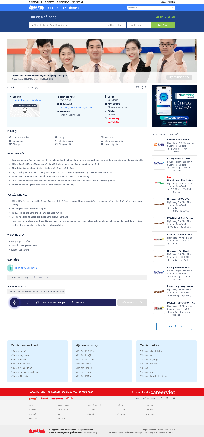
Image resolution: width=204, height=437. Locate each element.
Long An (17, 100)
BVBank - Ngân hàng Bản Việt (180, 161)
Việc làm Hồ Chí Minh (86, 351)
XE (59, 414)
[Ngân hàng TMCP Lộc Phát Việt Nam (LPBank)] (159, 204)
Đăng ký (159, 16)
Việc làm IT (145, 367)
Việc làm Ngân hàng (20, 363)
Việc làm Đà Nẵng (84, 372)
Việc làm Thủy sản (20, 376)
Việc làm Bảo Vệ (18, 359)
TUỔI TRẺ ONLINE (35, 2)
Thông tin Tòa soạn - (149, 429)
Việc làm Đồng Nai (84, 363)
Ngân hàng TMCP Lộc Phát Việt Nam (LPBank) (179, 202)
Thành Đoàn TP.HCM (166, 429)
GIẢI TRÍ (90, 414)
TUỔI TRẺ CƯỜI (77, 2)
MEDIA (31, 405)
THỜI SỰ (32, 409)
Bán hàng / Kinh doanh (71, 107)
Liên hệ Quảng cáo (115, 432)
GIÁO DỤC (150, 405)
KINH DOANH (63, 405)
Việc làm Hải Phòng (85, 376)
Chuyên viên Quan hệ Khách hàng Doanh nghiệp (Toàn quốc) (181, 139)
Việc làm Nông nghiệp (21, 367)
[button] (137, 87)
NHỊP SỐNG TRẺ (94, 405)
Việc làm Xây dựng (20, 355)
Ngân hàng (87, 107)
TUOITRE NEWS (63, 2)
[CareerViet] (162, 392)
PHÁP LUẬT (33, 418)
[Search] (173, 7)
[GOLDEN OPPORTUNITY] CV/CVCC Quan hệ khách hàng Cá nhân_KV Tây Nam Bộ (181, 302)
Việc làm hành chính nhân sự (153, 376)
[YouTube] (174, 398)
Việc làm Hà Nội (83, 355)
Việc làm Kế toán (19, 351)
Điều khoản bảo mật (133, 432)
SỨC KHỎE (121, 414)
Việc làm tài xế (147, 372)
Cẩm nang (73, 8)
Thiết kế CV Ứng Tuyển (26, 267)
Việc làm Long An (84, 367)
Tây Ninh (26, 100)
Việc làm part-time (149, 355)
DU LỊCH (61, 418)
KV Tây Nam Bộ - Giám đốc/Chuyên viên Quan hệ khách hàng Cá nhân (180, 267)
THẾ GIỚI (32, 414)
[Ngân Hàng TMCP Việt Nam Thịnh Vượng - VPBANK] (159, 182)
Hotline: (165, 432)
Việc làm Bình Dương (85, 359)
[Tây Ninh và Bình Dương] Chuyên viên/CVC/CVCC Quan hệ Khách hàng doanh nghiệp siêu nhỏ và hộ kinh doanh (180, 218)
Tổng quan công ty (29, 87)
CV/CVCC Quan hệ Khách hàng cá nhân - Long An (180, 234)
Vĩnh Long (36, 100)
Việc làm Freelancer (149, 363)
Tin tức (50, 8)
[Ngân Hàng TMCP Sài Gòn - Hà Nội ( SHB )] (159, 144)
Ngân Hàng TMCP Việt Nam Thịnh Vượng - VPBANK (179, 183)
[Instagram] (167, 398)
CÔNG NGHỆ (63, 409)
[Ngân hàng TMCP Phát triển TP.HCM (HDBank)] (159, 239)
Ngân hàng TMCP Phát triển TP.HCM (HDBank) (179, 237)
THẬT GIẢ (150, 414)
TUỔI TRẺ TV (49, 2)
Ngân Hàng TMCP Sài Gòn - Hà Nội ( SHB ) (33, 78)
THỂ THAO (121, 405)
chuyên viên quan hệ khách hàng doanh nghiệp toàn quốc (36, 291)
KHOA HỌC (121, 409)
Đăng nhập (170, 16)
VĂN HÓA (91, 409)
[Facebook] (161, 398)
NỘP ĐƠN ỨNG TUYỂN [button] (179, 77)
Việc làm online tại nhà (151, 351)
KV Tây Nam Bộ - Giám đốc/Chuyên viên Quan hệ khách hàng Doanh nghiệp (180, 158)
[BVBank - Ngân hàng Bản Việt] (159, 163)
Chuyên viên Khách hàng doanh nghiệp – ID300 (180, 180)
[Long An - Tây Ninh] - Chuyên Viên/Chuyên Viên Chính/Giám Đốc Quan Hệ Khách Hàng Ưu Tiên (181, 250)
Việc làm (61, 8)
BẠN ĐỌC (150, 409)
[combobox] (65, 25)
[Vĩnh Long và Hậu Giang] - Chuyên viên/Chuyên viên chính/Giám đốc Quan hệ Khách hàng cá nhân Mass (181, 286)
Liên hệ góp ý (149, 432)
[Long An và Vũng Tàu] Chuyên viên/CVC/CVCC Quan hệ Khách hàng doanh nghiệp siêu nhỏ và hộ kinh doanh (180, 199)
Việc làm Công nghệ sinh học (25, 372)
